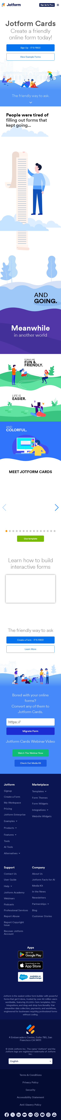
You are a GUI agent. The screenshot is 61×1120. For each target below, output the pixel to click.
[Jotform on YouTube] (42, 1115)
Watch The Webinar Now (30, 753)
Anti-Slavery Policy (30, 1104)
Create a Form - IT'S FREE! (30, 640)
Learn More (30, 649)
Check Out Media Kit (30, 763)
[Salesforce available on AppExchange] (30, 977)
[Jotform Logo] (11, 5)
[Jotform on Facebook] (7, 1115)
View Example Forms (30, 56)
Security (30, 1089)
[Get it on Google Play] (30, 954)
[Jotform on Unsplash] (54, 1115)
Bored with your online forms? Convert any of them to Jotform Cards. (30, 703)
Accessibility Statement (30, 1097)
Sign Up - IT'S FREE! (30, 47)
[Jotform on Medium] (24, 1115)
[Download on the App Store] (30, 965)
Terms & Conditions (31, 1074)
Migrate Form (30, 731)
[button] (6, 531)
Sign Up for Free (47, 5)
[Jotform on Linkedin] (18, 1115)
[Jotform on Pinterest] (36, 1115)
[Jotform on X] (12, 1115)
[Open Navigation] (57, 4)
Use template (30, 538)
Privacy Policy (30, 1082)
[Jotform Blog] (30, 1115)
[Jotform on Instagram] (48, 1115)
